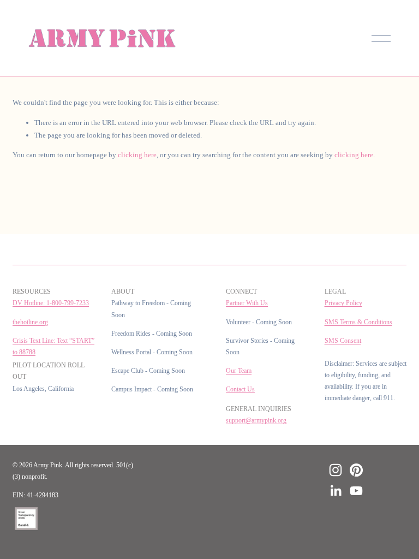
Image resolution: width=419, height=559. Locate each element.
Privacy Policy (343, 303)
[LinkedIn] (335, 490)
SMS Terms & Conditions (358, 322)
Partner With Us (247, 303)
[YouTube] (356, 490)
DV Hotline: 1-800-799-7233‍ (51, 303)
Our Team (239, 370)
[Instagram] (335, 470)
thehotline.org (30, 322)
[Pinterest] (356, 470)
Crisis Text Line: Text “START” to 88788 (53, 346)
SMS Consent (343, 340)
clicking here (137, 155)
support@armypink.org (256, 420)
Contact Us (240, 389)
